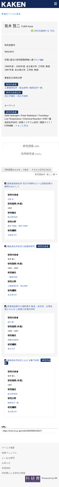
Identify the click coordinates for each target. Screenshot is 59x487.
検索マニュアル (9, 453)
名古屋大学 (12, 295)
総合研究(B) (12, 217)
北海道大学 (12, 235)
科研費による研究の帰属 (13, 473)
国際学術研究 (13, 340)
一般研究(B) (12, 277)
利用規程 (6, 468)
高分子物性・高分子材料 (16, 96)
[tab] (31, 146)
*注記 (52, 31)
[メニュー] (55, 4)
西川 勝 (11, 322)
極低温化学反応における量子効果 (23, 360)
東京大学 (11, 349)
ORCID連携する (41, 30)
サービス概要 (8, 447)
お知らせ (6, 463)
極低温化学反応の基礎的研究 (21, 246)
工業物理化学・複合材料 (16, 88)
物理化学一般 (36, 88)
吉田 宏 (11, 199)
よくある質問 (8, 458)
